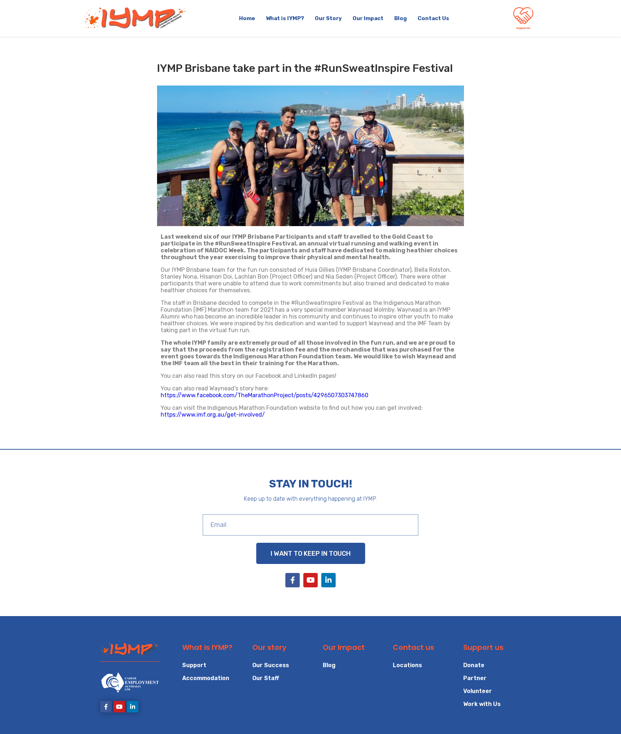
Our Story (328, 18)
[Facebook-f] (292, 580)
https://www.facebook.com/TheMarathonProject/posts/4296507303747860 (264, 395)
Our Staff (265, 678)
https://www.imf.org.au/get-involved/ (213, 414)
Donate (473, 665)
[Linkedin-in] (328, 580)
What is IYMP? (285, 18)
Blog (400, 18)
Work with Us (482, 704)
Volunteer (477, 691)
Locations (407, 665)
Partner (475, 678)
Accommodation (205, 678)
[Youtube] (310, 580)
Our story (269, 647)
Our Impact (368, 18)
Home (247, 18)
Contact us (413, 647)
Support (194, 665)
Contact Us (433, 18)
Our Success (270, 665)
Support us (483, 647)
